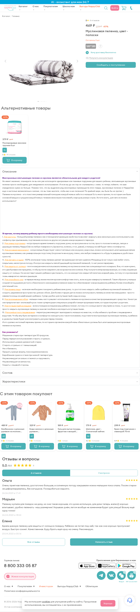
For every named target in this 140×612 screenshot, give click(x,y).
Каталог (6, 16)
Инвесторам (46, 586)
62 (32, 436)
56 (88, 436)
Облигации (91, 586)
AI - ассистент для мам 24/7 (70, 2)
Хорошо (107, 603)
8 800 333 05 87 (20, 565)
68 (3, 436)
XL (5, 150)
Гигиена (15, 16)
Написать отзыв (104, 542)
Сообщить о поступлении (111, 65)
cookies (46, 601)
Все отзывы (33, 542)
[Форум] (121, 575)
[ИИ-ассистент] (131, 575)
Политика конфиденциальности (22, 591)
